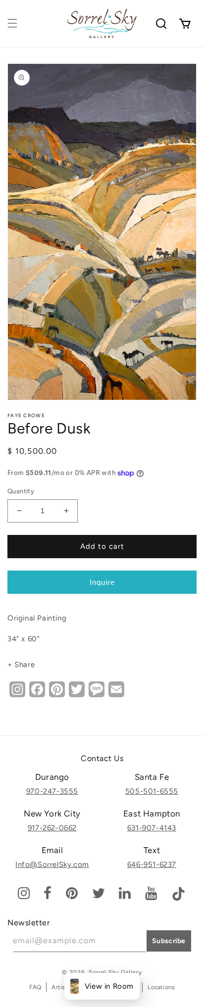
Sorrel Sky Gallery (115, 972)
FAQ (35, 987)
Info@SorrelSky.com (52, 864)
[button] (12, 23)
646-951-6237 (151, 864)
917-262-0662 (52, 827)
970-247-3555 (52, 791)
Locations (161, 987)
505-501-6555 (151, 791)
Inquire (102, 582)
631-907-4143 (151, 827)
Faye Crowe (26, 415)
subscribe (169, 941)
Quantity (20, 491)
